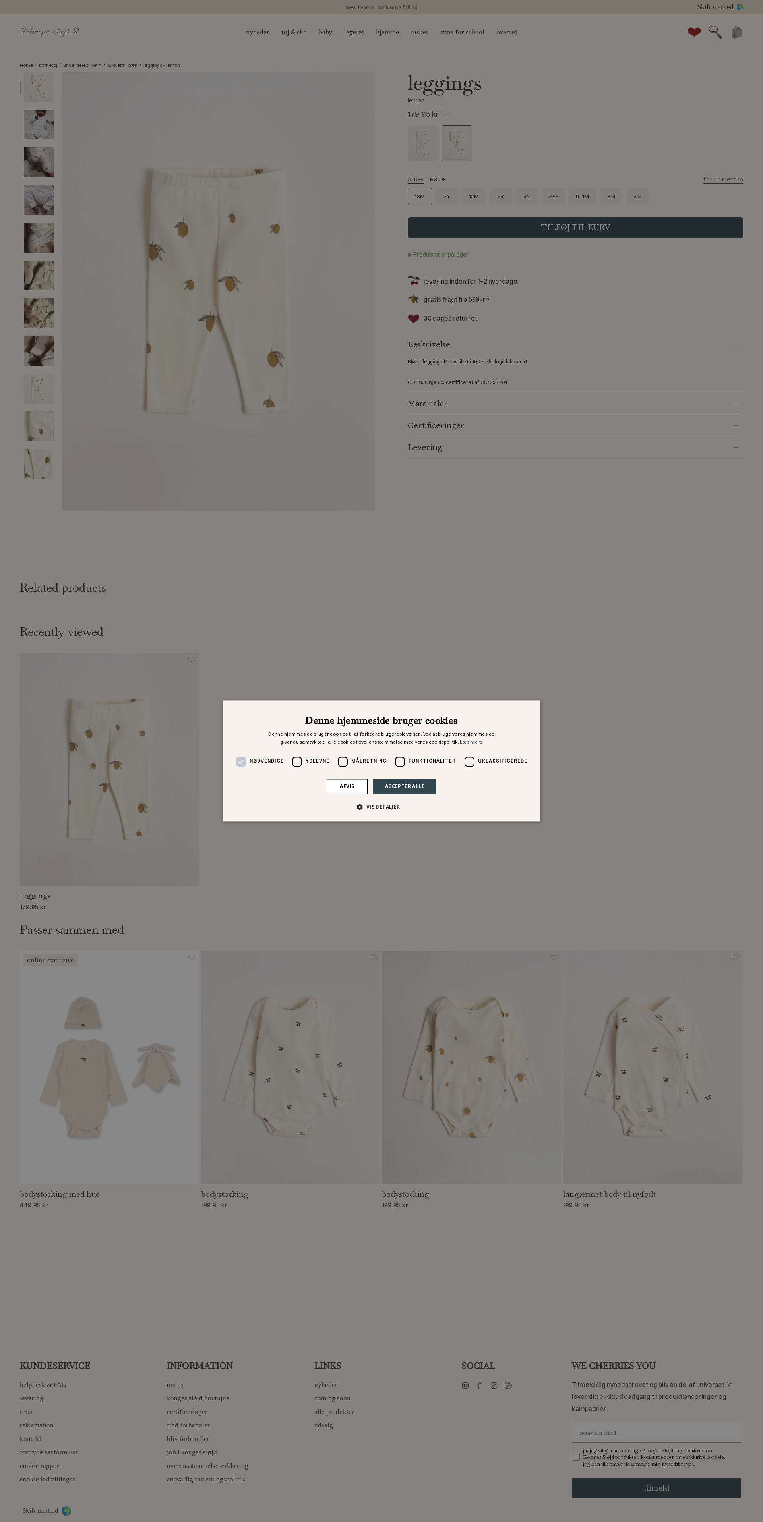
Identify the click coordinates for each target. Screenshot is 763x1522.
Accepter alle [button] (404, 786)
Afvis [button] (347, 786)
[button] (381, 807)
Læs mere (471, 742)
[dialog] (381, 760)
